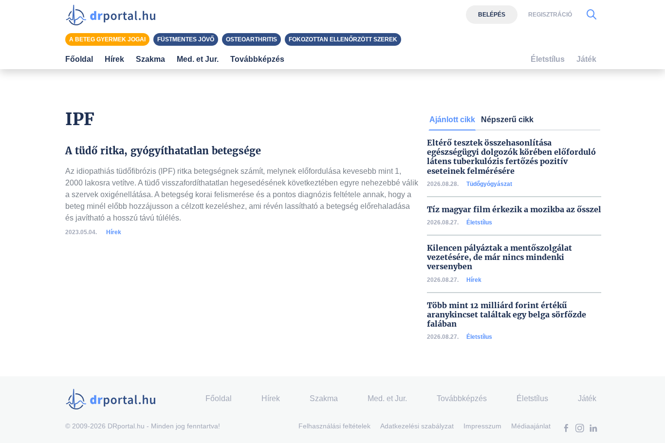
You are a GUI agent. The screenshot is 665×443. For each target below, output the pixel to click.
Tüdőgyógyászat (489, 184)
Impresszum (482, 426)
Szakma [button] (150, 59)
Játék (586, 59)
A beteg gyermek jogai (107, 39)
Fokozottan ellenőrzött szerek (343, 39)
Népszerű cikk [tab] (507, 119)
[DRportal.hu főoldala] (113, 14)
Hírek (113, 232)
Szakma (324, 398)
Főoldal (79, 59)
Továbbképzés (257, 59)
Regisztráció (550, 14)
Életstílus (479, 222)
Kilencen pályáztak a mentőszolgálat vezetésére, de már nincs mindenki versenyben (499, 257)
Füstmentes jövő (185, 39)
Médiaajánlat (531, 426)
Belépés (491, 14)
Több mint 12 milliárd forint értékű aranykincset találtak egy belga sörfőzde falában (506, 315)
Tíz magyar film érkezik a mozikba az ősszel (514, 209)
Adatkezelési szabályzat (417, 426)
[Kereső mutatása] (591, 14)
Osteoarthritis (251, 39)
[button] (566, 429)
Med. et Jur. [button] (198, 59)
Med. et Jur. (387, 398)
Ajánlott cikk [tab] (452, 119)
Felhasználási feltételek (334, 426)
